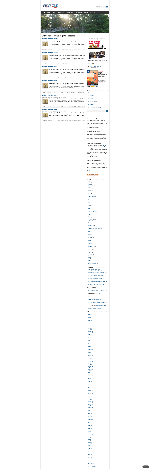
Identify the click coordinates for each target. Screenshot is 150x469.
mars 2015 (90, 413)
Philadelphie (90, 243)
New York (68, 92)
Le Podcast (86, 12)
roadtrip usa (90, 252)
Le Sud (89, 222)
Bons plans (51, 49)
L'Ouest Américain (91, 219)
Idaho (89, 216)
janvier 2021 (90, 364)
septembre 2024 (90, 335)
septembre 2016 (90, 404)
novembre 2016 (90, 402)
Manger (65, 49)
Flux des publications (91, 463)
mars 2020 (90, 373)
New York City (69, 49)
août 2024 (89, 337)
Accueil (48, 12)
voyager (89, 261)
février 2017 (90, 398)
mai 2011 (89, 439)
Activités (47, 49)
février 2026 (90, 314)
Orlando (89, 240)
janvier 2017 (90, 399)
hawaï (89, 207)
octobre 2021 (90, 360)
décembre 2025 (90, 317)
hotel (89, 214)
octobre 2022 (90, 354)
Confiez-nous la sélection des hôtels (98, 121)
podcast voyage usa (91, 246)
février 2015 (90, 414)
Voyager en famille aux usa (92, 263)
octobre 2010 (90, 448)
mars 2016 (90, 405)
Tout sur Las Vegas (91, 98)
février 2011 (90, 442)
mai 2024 (89, 341)
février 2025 (90, 328)
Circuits (55, 49)
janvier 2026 (90, 316)
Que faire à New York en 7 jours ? (49, 96)
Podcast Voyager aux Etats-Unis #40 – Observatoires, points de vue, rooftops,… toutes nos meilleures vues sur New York (97, 272)
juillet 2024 (90, 338)
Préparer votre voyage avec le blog (58, 12)
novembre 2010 (90, 446)
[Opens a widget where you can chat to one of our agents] (145, 466)
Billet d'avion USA (91, 185)
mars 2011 (89, 440)
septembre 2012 (90, 430)
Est (57, 49)
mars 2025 (90, 326)
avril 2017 (89, 395)
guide (59, 49)
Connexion (90, 461)
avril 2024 (89, 343)
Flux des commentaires (92, 464)
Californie (89, 190)
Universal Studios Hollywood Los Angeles (96, 228)
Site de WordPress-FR (92, 466)
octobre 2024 (90, 334)
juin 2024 (89, 340)
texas (89, 257)
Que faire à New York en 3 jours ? (50, 38)
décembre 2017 (90, 390)
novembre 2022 (90, 352)
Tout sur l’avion (90, 104)
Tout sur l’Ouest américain (92, 101)
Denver (89, 199)
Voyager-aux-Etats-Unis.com (47, 40)
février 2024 (90, 346)
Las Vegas (90, 220)
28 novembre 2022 (57, 40)
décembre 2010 (90, 445)
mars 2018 (90, 387)
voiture (89, 260)
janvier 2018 (90, 389)
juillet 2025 (90, 323)
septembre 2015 (90, 407)
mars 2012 (90, 433)
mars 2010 (90, 454)
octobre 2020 (90, 367)
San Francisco (90, 254)
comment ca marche (91, 196)
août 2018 (89, 384)
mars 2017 (90, 396)
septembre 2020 (90, 369)
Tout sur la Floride (91, 95)
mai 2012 (89, 431)
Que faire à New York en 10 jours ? (50, 109)
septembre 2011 (90, 436)
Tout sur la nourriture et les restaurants (94, 107)
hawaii (89, 208)
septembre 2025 (90, 322)
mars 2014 (90, 422)
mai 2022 (89, 357)
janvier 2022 (90, 358)
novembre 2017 (90, 392)
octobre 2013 (90, 425)
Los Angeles (90, 226)
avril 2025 (89, 325)
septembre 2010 (90, 449)
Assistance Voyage (70, 12)
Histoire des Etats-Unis (92, 211)
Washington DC (90, 264)
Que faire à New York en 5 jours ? (50, 66)
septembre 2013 (90, 427)
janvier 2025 (90, 329)
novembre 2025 (90, 319)
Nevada (89, 234)
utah (88, 258)
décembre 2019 (90, 375)
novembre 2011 (90, 434)
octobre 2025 (90, 320)
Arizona (89, 184)
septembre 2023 (90, 349)
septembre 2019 (90, 376)
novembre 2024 (90, 332)
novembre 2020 (90, 366)
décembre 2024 (90, 331)
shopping (89, 255)
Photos (89, 245)
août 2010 (89, 451)
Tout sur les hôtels (91, 103)
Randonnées (82, 49)
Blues (89, 187)
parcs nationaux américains (92, 242)
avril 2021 (89, 363)
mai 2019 (89, 378)
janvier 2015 (90, 416)
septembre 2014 (90, 419)
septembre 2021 (90, 361)
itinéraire (62, 49)
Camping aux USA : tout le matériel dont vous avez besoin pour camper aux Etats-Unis (97, 290)
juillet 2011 (90, 437)
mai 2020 (89, 372)
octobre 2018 (90, 381)
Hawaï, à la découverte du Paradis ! (94, 269)
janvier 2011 (90, 443)
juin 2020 (89, 370)
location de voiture (91, 225)
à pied (44, 49)
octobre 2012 (90, 428)
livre (88, 223)
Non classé (74, 49)
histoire (89, 210)
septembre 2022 (90, 355)
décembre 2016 (90, 401)
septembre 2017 (90, 393)
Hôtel (89, 213)
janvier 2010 (90, 457)
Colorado (89, 194)
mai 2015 (89, 411)
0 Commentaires (64, 40)
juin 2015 (89, 410)
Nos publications (79, 12)
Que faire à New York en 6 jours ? (50, 80)
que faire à (78, 49)
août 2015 (89, 408)
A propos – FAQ (93, 12)
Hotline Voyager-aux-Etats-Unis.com (99, 135)
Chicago (89, 191)
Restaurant (90, 251)
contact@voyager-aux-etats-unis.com (96, 66)
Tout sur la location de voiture (93, 106)
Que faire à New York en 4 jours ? (50, 52)
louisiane (89, 229)
